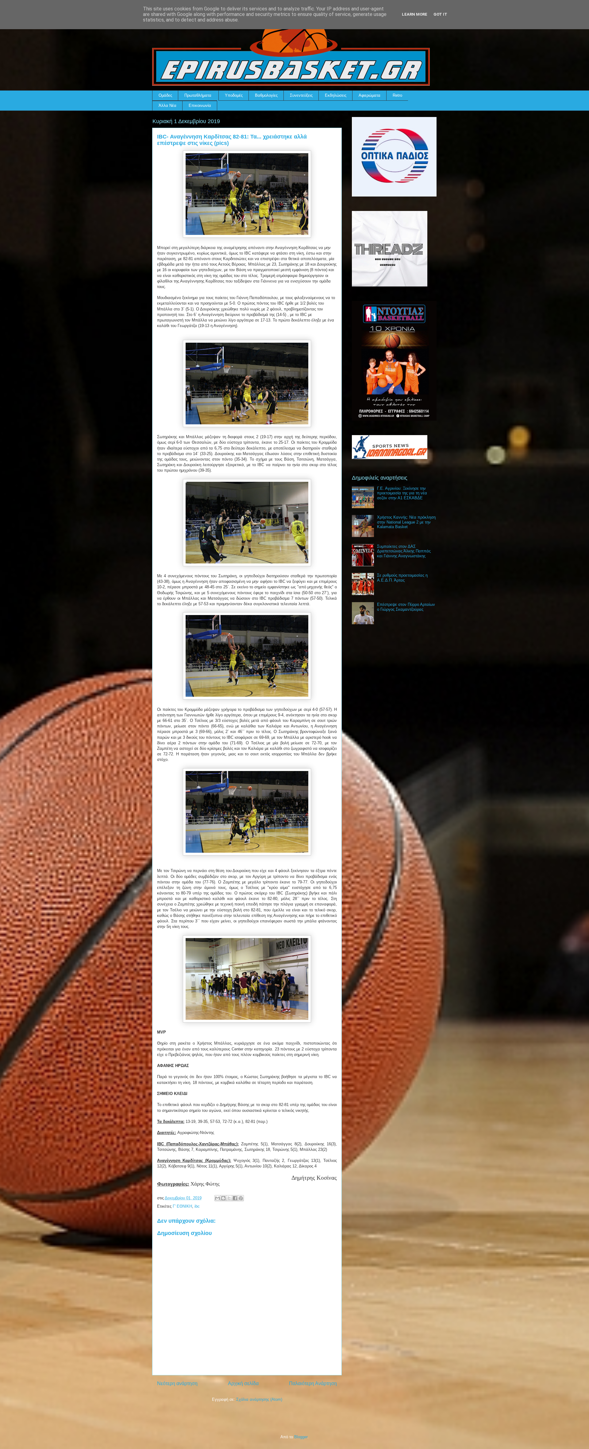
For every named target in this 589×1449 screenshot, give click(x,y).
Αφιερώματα (369, 95)
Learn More (414, 14)
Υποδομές (234, 95)
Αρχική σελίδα (243, 1383)
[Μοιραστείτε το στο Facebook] (235, 1198)
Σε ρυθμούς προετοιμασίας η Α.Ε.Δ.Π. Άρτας (402, 577)
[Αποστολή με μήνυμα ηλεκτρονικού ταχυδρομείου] (217, 1198)
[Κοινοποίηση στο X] (229, 1198)
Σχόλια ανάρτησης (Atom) (259, 1399)
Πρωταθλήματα (197, 95)
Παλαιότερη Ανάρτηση (313, 1383)
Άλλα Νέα (167, 105)
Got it (440, 14)
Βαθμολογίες (266, 95)
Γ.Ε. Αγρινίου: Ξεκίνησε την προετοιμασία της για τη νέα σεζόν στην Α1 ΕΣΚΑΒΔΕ (402, 493)
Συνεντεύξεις (301, 95)
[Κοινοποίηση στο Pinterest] (241, 1198)
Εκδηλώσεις (335, 95)
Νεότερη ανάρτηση (177, 1383)
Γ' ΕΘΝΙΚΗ (182, 1206)
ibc (197, 1206)
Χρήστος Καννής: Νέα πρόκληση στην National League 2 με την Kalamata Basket (406, 522)
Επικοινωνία (200, 105)
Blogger (300, 1437)
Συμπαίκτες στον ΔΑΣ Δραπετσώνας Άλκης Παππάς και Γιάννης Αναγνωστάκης (404, 551)
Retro (397, 95)
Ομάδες (165, 95)
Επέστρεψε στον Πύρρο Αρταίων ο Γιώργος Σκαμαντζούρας (406, 607)
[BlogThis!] (223, 1198)
